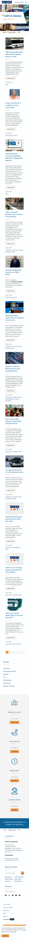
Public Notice (7, 683)
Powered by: (6, 919)
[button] (22, 873)
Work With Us (18, 881)
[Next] (24, 652)
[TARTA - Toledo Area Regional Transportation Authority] (6, 2)
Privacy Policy (6, 910)
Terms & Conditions (8, 907)
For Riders (15, 250)
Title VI (4, 913)
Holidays (19, 850)
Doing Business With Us (9, 671)
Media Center (9, 879)
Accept (5, 936)
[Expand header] (26, 2)
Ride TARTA (8, 877)
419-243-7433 (13, 858)
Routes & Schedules (10, 498)
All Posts (6, 662)
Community (8, 250)
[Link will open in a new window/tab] (5, 895)
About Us (7, 881)
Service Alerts (20, 2)
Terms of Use (12, 931)
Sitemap (5, 916)
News (6, 84)
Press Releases (9, 135)
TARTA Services (19, 877)
